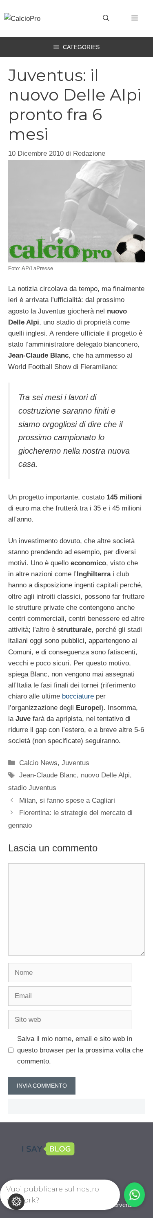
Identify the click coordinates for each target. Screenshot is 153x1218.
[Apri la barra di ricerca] (106, 18)
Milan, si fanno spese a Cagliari (67, 800)
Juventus (75, 763)
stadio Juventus (32, 788)
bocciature (78, 696)
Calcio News (38, 763)
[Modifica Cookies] (16, 1201)
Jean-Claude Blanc (48, 775)
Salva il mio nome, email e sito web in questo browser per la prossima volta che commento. (80, 1050)
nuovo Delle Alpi (105, 775)
